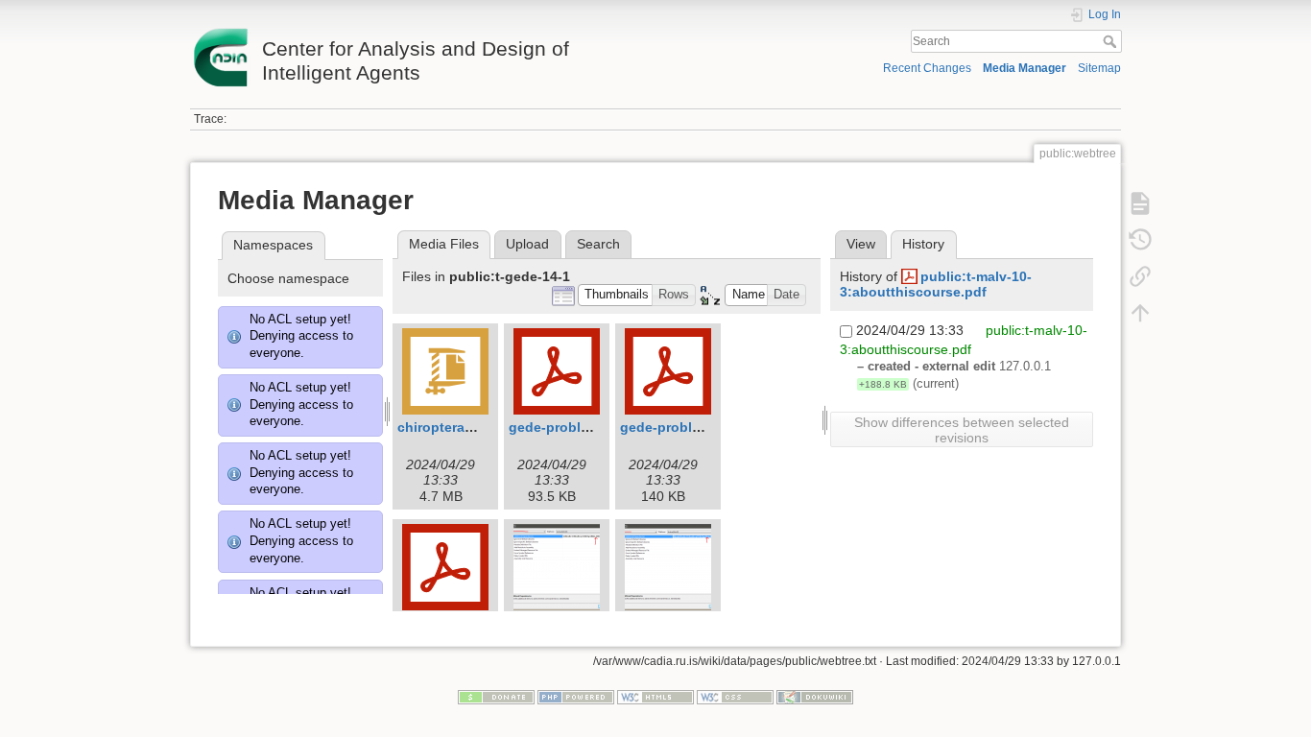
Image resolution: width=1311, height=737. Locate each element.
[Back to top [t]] (1140, 313)
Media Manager (1024, 68)
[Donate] (496, 695)
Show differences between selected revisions (961, 430)
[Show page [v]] (1140, 203)
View (860, 243)
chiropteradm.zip (452, 427)
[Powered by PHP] (575, 695)
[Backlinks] (1140, 276)
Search (1112, 41)
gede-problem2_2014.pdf (701, 427)
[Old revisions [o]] (1140, 240)
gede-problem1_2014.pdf (590, 427)
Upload (527, 243)
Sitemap (1099, 68)
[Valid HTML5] (655, 695)
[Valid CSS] (735, 695)
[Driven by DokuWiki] (814, 695)
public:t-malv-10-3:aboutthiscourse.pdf (936, 284)
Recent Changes (927, 68)
